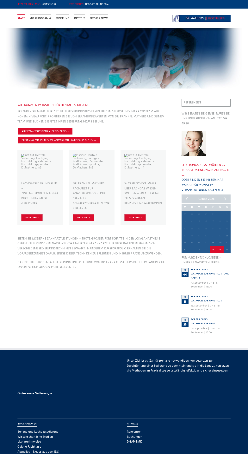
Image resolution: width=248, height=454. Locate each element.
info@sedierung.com (96, 4)
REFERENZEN (192, 102)
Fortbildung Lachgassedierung (203, 321)
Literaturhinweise (29, 441)
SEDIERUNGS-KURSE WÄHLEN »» (203, 165)
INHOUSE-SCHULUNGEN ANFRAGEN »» (205, 173)
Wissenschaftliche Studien (35, 437)
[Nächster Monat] (225, 199)
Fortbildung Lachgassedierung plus (206, 298)
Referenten (134, 432)
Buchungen (134, 437)
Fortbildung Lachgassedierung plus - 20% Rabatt (210, 273)
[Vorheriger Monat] (186, 199)
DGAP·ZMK (134, 441)
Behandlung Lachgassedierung (38, 432)
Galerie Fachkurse (29, 446)
